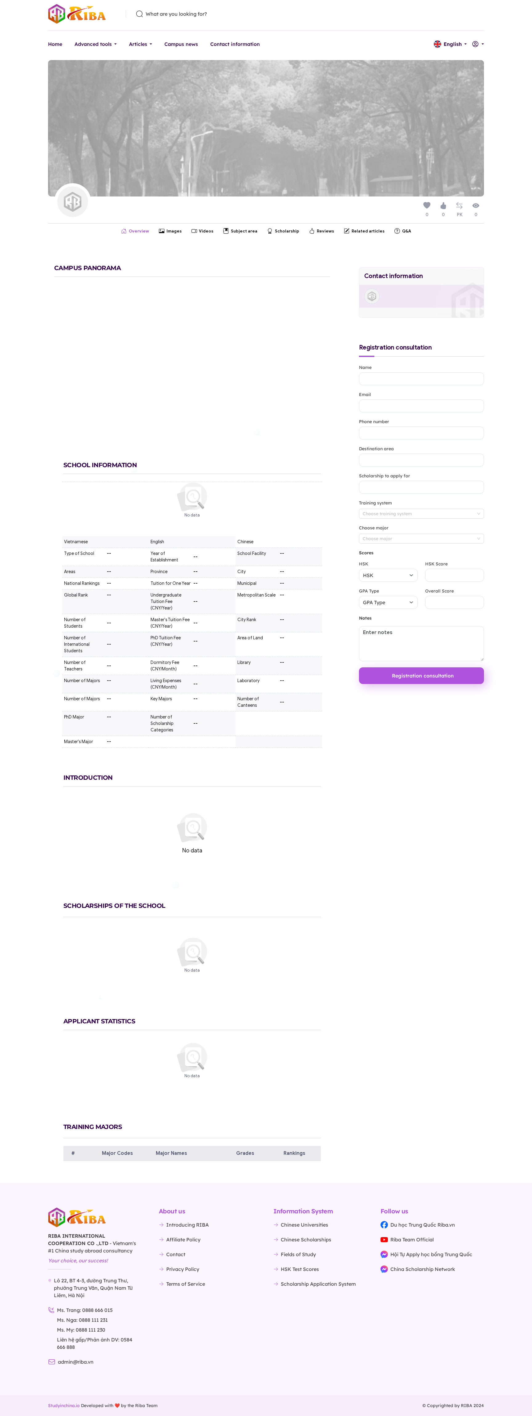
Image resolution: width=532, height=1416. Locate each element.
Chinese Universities (304, 1225)
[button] (450, 44)
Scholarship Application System (318, 1284)
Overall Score (439, 591)
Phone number (374, 421)
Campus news (181, 44)
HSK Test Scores (300, 1269)
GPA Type (369, 591)
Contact (175, 1254)
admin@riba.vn (76, 1362)
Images (174, 231)
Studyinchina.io (64, 1405)
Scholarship (287, 231)
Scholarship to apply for (384, 476)
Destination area (376, 448)
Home (55, 44)
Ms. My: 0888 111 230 (81, 1330)
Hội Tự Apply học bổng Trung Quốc (431, 1254)
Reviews (325, 231)
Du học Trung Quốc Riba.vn (422, 1225)
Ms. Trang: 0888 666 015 (85, 1310)
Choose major (374, 528)
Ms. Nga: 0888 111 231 (82, 1320)
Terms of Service (185, 1284)
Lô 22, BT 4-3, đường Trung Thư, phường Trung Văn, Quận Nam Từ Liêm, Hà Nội (93, 1287)
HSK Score (436, 564)
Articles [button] (138, 44)
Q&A (406, 231)
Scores (366, 553)
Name (365, 367)
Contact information (235, 44)
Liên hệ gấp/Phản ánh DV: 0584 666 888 (94, 1343)
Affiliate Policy (183, 1239)
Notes (365, 618)
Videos (206, 231)
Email (365, 394)
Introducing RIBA (187, 1225)
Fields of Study (298, 1254)
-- (282, 571)
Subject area (244, 231)
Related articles (368, 231)
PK (459, 214)
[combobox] (421, 513)
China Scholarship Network (422, 1269)
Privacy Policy (182, 1269)
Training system (375, 503)
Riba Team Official (412, 1239)
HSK (363, 564)
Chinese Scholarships (306, 1239)
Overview (139, 231)
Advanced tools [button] (93, 44)
